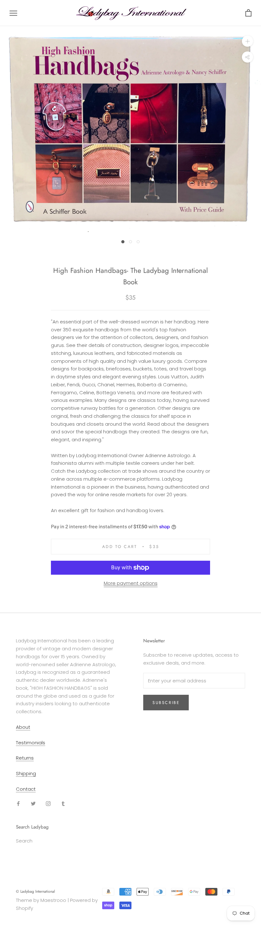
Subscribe (166, 703)
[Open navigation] (13, 13)
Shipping (26, 773)
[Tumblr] (63, 804)
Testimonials (30, 742)
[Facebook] (18, 804)
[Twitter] (33, 804)
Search (24, 840)
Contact (26, 789)
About (23, 727)
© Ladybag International (35, 891)
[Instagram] (48, 804)
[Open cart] (248, 13)
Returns (25, 757)
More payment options (131, 583)
